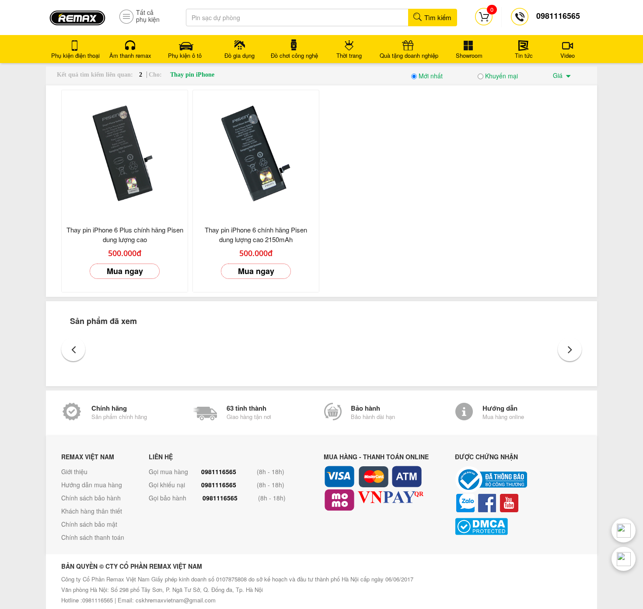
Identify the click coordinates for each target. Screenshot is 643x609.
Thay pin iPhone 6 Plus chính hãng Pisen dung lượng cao (124, 234)
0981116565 (218, 471)
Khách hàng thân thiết (91, 511)
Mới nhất (430, 75)
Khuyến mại (500, 75)
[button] (73, 349)
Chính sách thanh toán (92, 537)
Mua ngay (125, 271)
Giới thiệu (74, 471)
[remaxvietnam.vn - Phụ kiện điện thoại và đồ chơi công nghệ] (77, 15)
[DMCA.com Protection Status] (518, 526)
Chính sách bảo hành (91, 497)
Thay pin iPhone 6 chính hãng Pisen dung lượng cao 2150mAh (256, 234)
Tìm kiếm (437, 17)
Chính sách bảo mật (89, 524)
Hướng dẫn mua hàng (91, 484)
